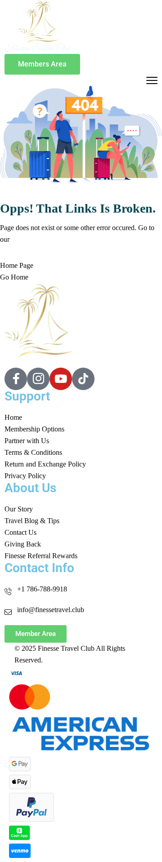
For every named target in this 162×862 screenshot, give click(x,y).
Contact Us (20, 532)
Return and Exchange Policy (45, 464)
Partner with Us (26, 440)
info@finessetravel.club (50, 609)
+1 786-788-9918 (42, 589)
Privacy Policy (25, 476)
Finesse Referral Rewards (40, 556)
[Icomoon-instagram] (38, 379)
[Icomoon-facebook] (15, 379)
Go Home (14, 277)
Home (13, 417)
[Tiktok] (83, 379)
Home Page (16, 265)
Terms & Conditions (33, 452)
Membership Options (34, 429)
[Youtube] (61, 379)
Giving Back (22, 544)
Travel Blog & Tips (31, 520)
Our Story (18, 509)
